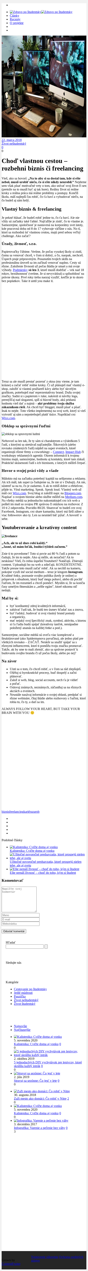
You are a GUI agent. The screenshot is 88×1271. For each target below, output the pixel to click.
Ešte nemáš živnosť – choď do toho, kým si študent (43, 872)
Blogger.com (72, 493)
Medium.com (73, 497)
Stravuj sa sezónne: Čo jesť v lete (35, 1080)
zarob (35, 811)
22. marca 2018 (12, 140)
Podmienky (20, 270)
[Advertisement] (44, 331)
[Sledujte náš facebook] (8, 966)
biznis (5, 811)
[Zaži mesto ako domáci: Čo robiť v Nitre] (42, 1091)
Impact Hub (73, 452)
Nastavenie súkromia (44, 1257)
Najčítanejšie (22, 1029)
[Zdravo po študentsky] (41, 12)
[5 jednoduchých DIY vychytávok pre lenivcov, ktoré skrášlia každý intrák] (48, 1055)
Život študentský (24, 1003)
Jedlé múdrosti (23, 992)
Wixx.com (8, 418)
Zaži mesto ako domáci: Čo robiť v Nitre (40, 1098)
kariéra (28, 811)
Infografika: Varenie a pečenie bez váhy (39, 1128)
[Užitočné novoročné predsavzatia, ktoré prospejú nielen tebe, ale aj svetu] (48, 858)
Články (14, 15)
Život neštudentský (14, 143)
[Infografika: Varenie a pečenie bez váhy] (41, 1120)
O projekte (17, 23)
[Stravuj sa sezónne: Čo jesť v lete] (37, 1073)
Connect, (59, 452)
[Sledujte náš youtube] (12, 966)
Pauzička (20, 996)
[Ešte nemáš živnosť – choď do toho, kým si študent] (44, 869)
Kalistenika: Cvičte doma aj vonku (32, 850)
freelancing (16, 811)
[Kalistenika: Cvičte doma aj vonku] (34, 847)
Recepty (15, 19)
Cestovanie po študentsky (30, 989)
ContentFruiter (11, 1264)
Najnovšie (20, 1026)
